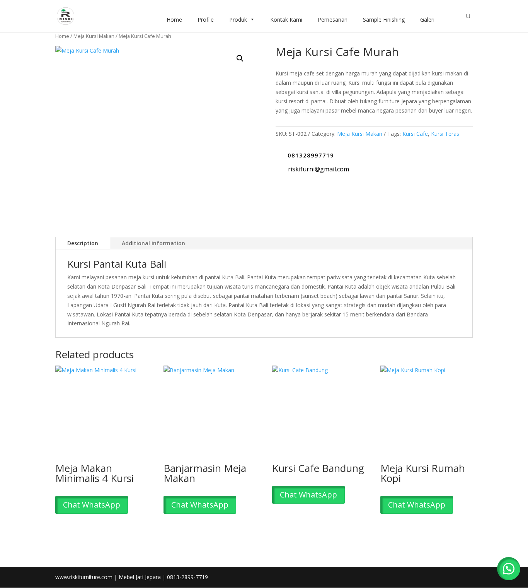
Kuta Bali (233, 277)
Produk (238, 19)
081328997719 (311, 155)
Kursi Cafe (415, 133)
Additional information (153, 243)
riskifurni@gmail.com (318, 169)
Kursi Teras (445, 133)
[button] (240, 58)
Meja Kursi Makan (93, 35)
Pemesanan (332, 19)
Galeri (427, 19)
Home (174, 19)
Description (82, 243)
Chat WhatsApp (91, 504)
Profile (206, 19)
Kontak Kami (286, 19)
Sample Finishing (384, 19)
